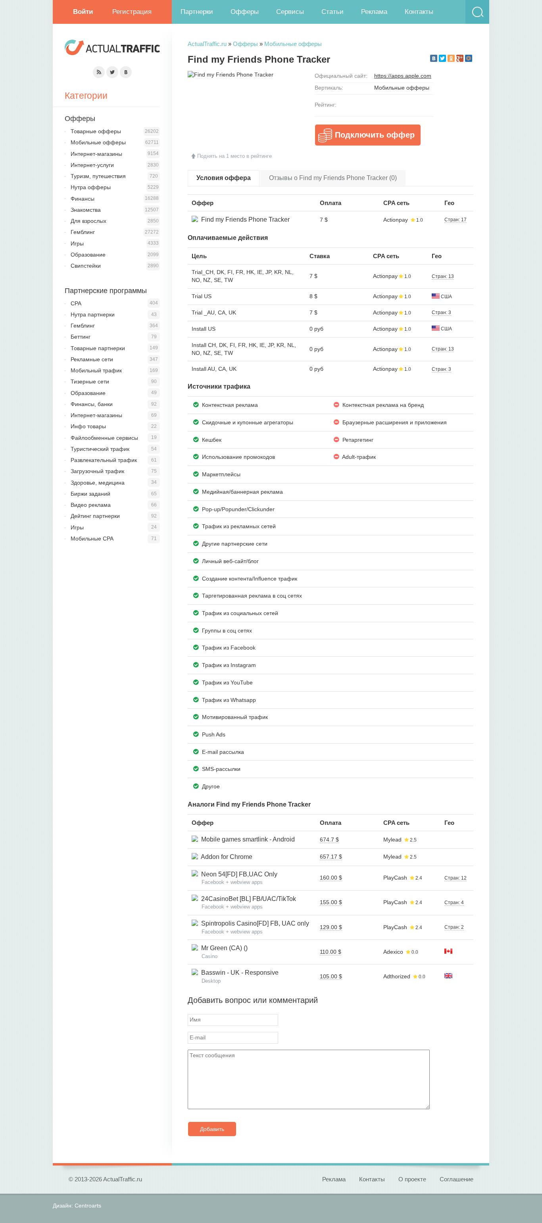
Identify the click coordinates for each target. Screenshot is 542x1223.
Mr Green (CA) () (223, 948)
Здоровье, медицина (98, 482)
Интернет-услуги (92, 165)
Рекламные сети (92, 359)
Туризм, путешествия (98, 176)
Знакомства (86, 210)
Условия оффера (223, 177)
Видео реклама (91, 505)
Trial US (201, 296)
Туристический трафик (100, 449)
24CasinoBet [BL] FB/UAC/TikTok (247, 898)
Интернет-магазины (96, 154)
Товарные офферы (96, 131)
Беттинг (80, 337)
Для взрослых (88, 221)
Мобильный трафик (96, 370)
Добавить (212, 1129)
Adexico (393, 952)
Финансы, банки (92, 404)
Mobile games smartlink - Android (246, 839)
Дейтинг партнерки (95, 516)
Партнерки (197, 11)
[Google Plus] (459, 58)
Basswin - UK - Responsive (238, 972)
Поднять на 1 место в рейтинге (234, 156)
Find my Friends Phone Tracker (244, 219)
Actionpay (395, 220)
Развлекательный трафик (104, 460)
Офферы (245, 11)
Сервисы (290, 11)
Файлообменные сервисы (104, 438)
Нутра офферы (91, 187)
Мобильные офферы (293, 43)
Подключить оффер (375, 134)
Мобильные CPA (92, 538)
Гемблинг (83, 232)
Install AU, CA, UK (214, 369)
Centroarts (88, 1205)
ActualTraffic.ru (207, 43)
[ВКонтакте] (433, 58)
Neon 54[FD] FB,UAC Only (237, 874)
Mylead (392, 839)
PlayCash (395, 877)
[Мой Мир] (468, 58)
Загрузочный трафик (97, 471)
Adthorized (396, 976)
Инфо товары (88, 426)
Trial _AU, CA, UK (214, 312)
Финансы (82, 199)
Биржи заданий (90, 494)
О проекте (412, 1179)
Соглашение (456, 1179)
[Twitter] (442, 58)
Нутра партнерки (93, 314)
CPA (76, 303)
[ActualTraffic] (112, 49)
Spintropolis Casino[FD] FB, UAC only (253, 923)
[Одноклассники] (451, 58)
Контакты (419, 11)
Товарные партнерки (98, 348)
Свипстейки (86, 266)
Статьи (332, 11)
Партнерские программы (106, 291)
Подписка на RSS (99, 72)
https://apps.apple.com (402, 76)
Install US (203, 329)
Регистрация (132, 11)
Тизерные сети (90, 381)
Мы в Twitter (112, 72)
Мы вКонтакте (126, 72)
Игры (77, 243)
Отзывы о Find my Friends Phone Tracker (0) (333, 177)
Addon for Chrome (225, 856)
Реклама (374, 11)
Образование (88, 254)
